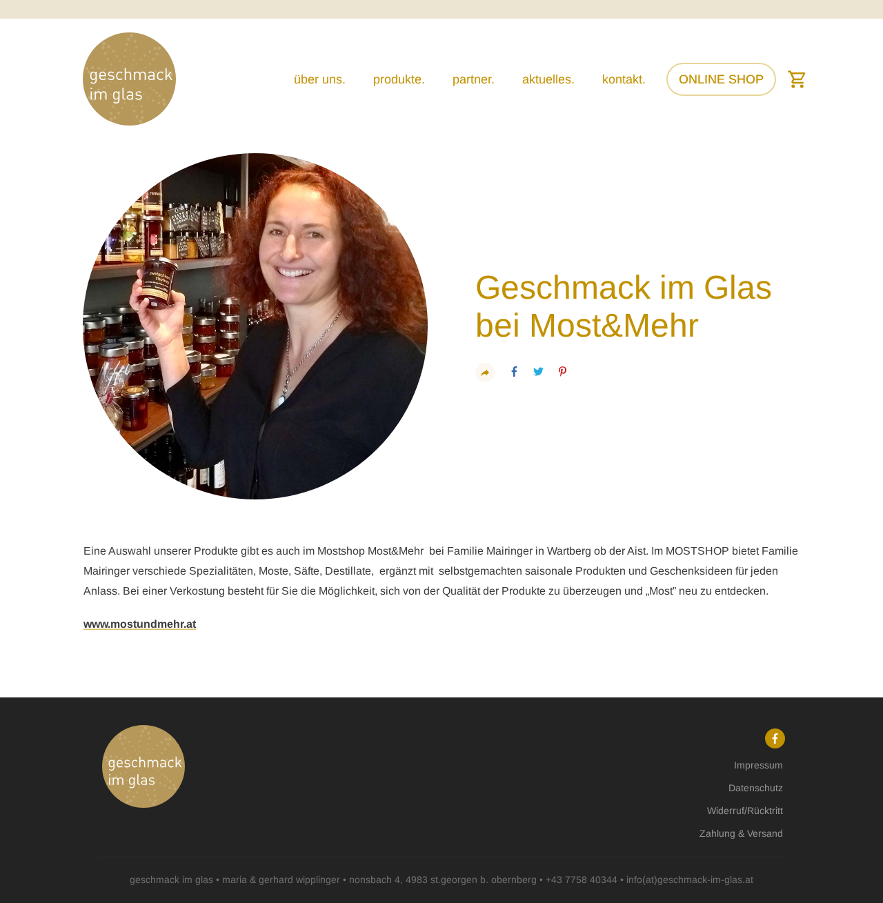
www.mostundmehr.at (139, 624)
